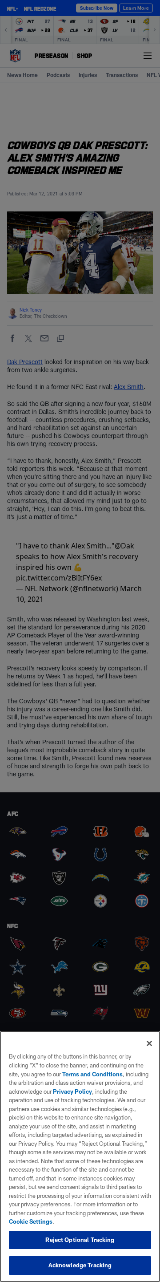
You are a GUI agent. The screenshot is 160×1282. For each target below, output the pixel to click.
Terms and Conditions (92, 1074)
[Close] (149, 1043)
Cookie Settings (30, 1221)
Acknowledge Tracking (80, 1265)
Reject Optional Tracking (79, 1239)
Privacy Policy (72, 1091)
